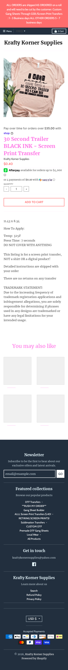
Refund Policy (34, 595)
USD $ (19, 31)
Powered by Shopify (34, 658)
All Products (34, 538)
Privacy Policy (34, 599)
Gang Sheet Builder (34, 510)
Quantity (8, 184)
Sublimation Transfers (33, 522)
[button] (34, 179)
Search (34, 590)
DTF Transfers (32, 502)
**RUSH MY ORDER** (34, 506)
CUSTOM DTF (34, 526)
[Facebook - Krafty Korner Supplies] (34, 564)
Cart (61, 31)
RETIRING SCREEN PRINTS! (34, 518)
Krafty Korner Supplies (33, 42)
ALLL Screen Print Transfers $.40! (33, 514)
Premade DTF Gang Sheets (34, 530)
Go (60, 474)
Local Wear (33, 534)
